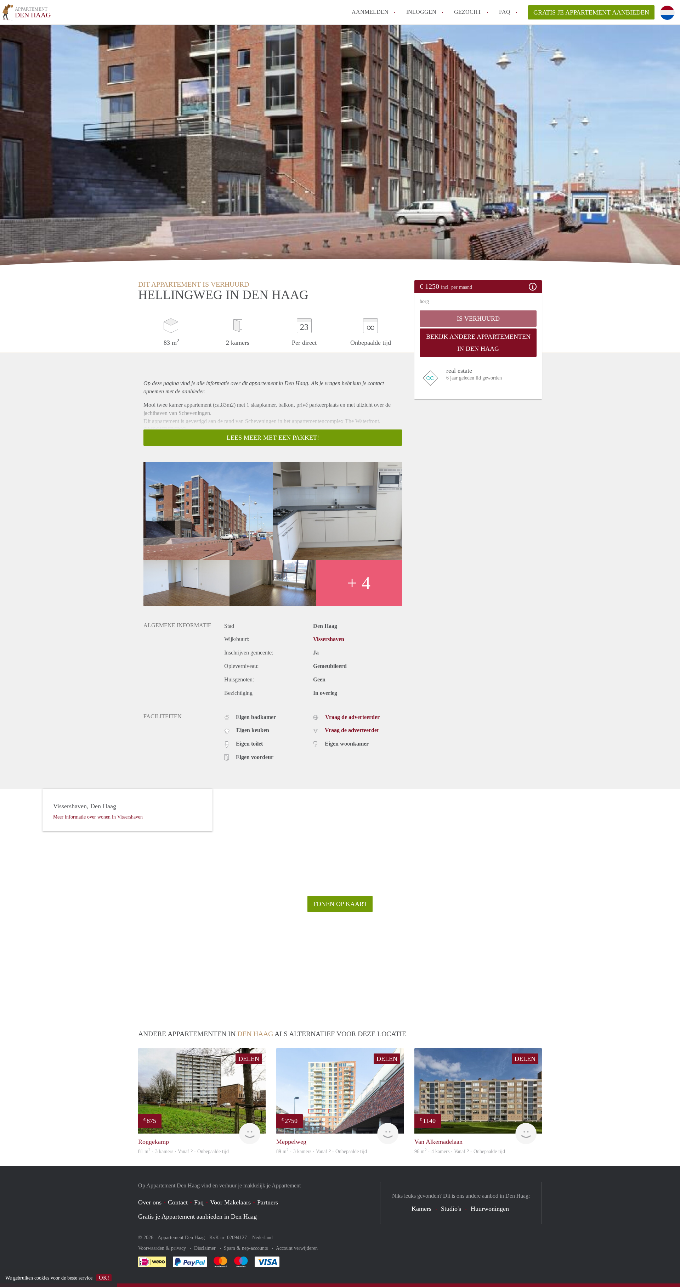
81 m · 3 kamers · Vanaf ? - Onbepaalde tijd (183, 1151)
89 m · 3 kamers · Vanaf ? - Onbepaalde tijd (321, 1151)
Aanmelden (370, 12)
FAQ (504, 12)
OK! (104, 1278)
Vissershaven (328, 639)
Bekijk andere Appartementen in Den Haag (478, 342)
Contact (178, 1202)
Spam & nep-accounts (246, 1248)
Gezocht (467, 12)
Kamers (421, 1208)
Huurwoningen (490, 1208)
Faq (199, 1202)
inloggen (421, 12)
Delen (248, 1058)
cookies (41, 1278)
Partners (267, 1202)
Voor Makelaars (230, 1202)
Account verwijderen (297, 1248)
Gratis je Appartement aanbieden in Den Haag (197, 1216)
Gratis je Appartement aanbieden (591, 12)
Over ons (150, 1202)
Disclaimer (205, 1248)
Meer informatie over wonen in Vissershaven (98, 817)
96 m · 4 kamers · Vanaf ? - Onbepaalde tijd (459, 1151)
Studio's (451, 1208)
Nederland (262, 1237)
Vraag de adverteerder (352, 717)
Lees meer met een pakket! (273, 437)
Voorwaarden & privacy (162, 1248)
